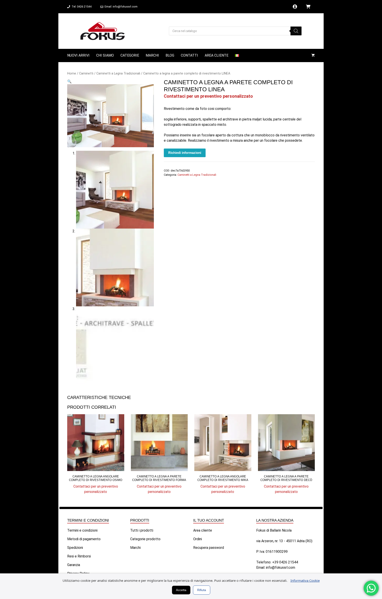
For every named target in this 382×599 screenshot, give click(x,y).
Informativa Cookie (305, 580)
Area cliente (216, 55)
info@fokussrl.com (280, 567)
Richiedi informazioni (184, 153)
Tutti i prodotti (141, 530)
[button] (69, 81)
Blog (170, 55)
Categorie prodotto (145, 539)
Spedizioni (75, 548)
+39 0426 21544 (285, 562)
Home (71, 73)
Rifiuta (201, 590)
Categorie (129, 55)
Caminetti (86, 73)
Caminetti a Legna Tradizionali (118, 73)
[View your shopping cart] (313, 55)
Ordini (197, 539)
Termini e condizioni (82, 530)
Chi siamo (105, 55)
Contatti (189, 55)
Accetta (181, 590)
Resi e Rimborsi (79, 556)
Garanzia (73, 565)
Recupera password (208, 548)
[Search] (296, 31)
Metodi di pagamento (84, 539)
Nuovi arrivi (78, 55)
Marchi (152, 55)
